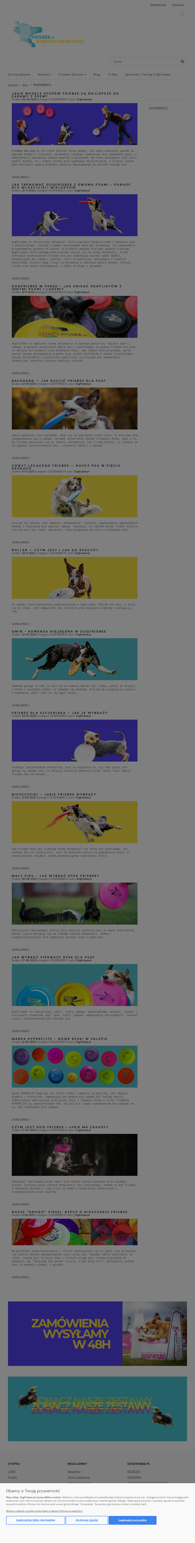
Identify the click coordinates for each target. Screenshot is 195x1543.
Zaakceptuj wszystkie (132, 1520)
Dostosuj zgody (87, 1520)
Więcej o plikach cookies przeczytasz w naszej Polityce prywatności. (44, 1511)
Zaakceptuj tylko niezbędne (35, 1520)
